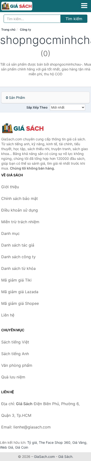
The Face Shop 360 (54, 442)
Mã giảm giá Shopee (20, 303)
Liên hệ (7, 315)
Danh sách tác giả (17, 245)
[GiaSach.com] (22, 6)
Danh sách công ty (18, 256)
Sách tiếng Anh (15, 353)
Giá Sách (65, 456)
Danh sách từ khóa (18, 268)
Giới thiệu (10, 186)
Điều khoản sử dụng (19, 210)
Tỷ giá (32, 442)
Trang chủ (8, 29)
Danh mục (10, 233)
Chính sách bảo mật (19, 198)
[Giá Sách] (25, 128)
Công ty (25, 29)
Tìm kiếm (74, 18)
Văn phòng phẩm (16, 365)
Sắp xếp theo (37, 107)
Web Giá (6, 447)
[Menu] (84, 5)
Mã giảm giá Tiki (16, 280)
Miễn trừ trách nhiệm (20, 221)
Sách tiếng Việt (15, 342)
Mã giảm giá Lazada (19, 291)
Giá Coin (21, 447)
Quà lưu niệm (13, 377)
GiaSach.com (44, 456)
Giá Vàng (79, 442)
